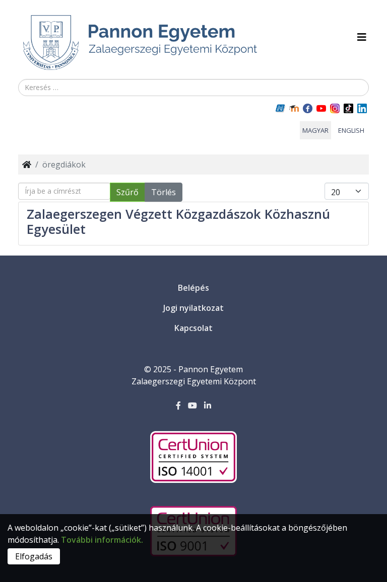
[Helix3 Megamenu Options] (361, 37)
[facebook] (178, 405)
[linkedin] (207, 405)
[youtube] (192, 405)
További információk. (102, 539)
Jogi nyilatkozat (193, 307)
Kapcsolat (193, 328)
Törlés (163, 192)
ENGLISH (351, 130)
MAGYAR (315, 130)
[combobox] (193, 87)
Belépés (193, 287)
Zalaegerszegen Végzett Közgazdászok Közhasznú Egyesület (178, 221)
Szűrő (127, 192)
